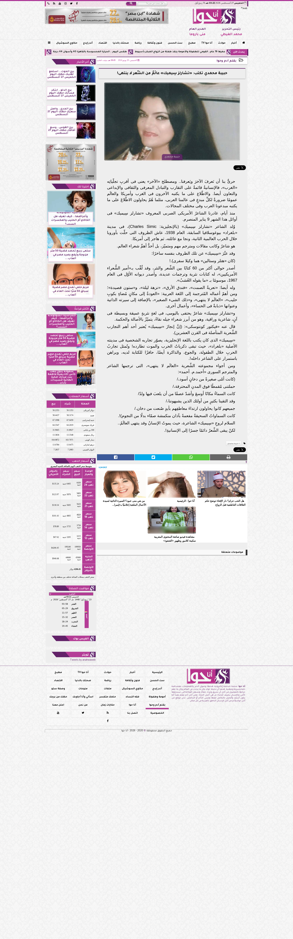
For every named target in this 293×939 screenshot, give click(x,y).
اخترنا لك (83, 186)
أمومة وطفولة (157, 697)
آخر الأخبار (83, 62)
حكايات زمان (108, 705)
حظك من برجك (58, 697)
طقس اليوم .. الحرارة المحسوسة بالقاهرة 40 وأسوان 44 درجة (132, 52)
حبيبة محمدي (232, 443)
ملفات (107, 689)
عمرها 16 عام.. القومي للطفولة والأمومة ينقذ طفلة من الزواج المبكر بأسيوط (222, 52)
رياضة (138, 43)
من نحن (82, 705)
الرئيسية (157, 672)
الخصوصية (157, 713)
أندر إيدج (88, 43)
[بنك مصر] (107, 16)
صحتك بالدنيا (121, 43)
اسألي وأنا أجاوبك (83, 697)
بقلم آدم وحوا (226, 61)
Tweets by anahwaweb (83, 660)
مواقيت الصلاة (79, 588)
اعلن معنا (58, 705)
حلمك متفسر (108, 697)
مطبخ (192, 43)
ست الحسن (175, 43)
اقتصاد (102, 43)
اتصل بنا (132, 713)
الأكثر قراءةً (81, 309)
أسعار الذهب (80, 461)
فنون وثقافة (154, 43)
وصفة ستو (58, 689)
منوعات (83, 689)
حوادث (222, 43)
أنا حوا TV (206, 43)
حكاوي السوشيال (66, 43)
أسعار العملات (79, 396)
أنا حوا (132, 705)
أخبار (234, 43)
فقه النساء (132, 697)
